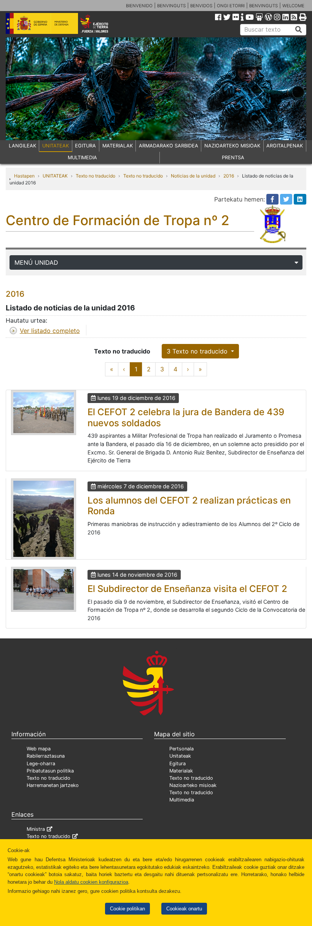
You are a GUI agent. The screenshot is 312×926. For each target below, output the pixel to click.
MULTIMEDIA (82, 157)
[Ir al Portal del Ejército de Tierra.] (100, 23)
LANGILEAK (22, 146)
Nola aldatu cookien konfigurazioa (91, 882)
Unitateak (180, 756)
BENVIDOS (201, 5)
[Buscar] (298, 30)
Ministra (36, 829)
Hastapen (24, 176)
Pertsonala (181, 749)
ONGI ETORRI (231, 5)
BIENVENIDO (139, 5)
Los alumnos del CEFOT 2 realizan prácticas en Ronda (189, 506)
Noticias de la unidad (193, 176)
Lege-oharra (41, 763)
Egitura (177, 763)
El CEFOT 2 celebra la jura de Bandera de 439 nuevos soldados (186, 417)
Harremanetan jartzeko (53, 785)
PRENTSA (233, 157)
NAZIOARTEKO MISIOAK (232, 146)
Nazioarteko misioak (192, 785)
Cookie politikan (127, 909)
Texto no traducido (95, 176)
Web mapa (39, 749)
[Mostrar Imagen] (43, 412)
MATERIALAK (117, 146)
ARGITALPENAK (284, 146)
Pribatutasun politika (50, 771)
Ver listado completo (50, 330)
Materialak (181, 771)
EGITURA (85, 146)
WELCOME (293, 5)
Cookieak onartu (184, 909)
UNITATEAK (55, 146)
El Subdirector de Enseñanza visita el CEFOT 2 (187, 588)
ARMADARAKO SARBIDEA (168, 146)
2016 (228, 176)
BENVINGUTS (171, 5)
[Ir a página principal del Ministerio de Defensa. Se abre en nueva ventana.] (42, 23)
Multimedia (181, 800)
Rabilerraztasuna (46, 756)
